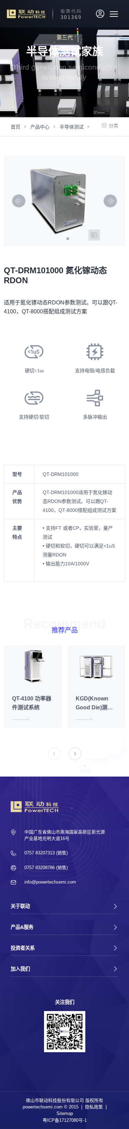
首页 (15, 127)
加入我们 (20, 969)
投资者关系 (23, 948)
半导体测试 (72, 127)
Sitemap (64, 1113)
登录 (101, 15)
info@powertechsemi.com (50, 882)
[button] (67, 238)
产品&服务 (22, 927)
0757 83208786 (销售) (46, 867)
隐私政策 (94, 1106)
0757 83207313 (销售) (46, 852)
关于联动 (20, 906)
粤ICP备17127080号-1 (65, 1120)
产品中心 (40, 127)
